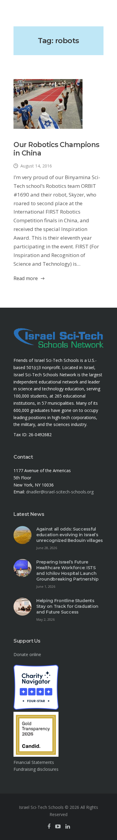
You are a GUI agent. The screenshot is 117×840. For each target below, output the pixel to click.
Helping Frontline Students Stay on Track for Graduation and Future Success (67, 606)
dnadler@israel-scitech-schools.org (60, 492)
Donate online (27, 654)
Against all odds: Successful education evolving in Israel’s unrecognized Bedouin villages (69, 534)
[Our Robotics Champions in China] (48, 104)
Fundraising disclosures (36, 769)
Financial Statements (34, 762)
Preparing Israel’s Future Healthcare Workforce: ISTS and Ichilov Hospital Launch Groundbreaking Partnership (67, 570)
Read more (26, 278)
